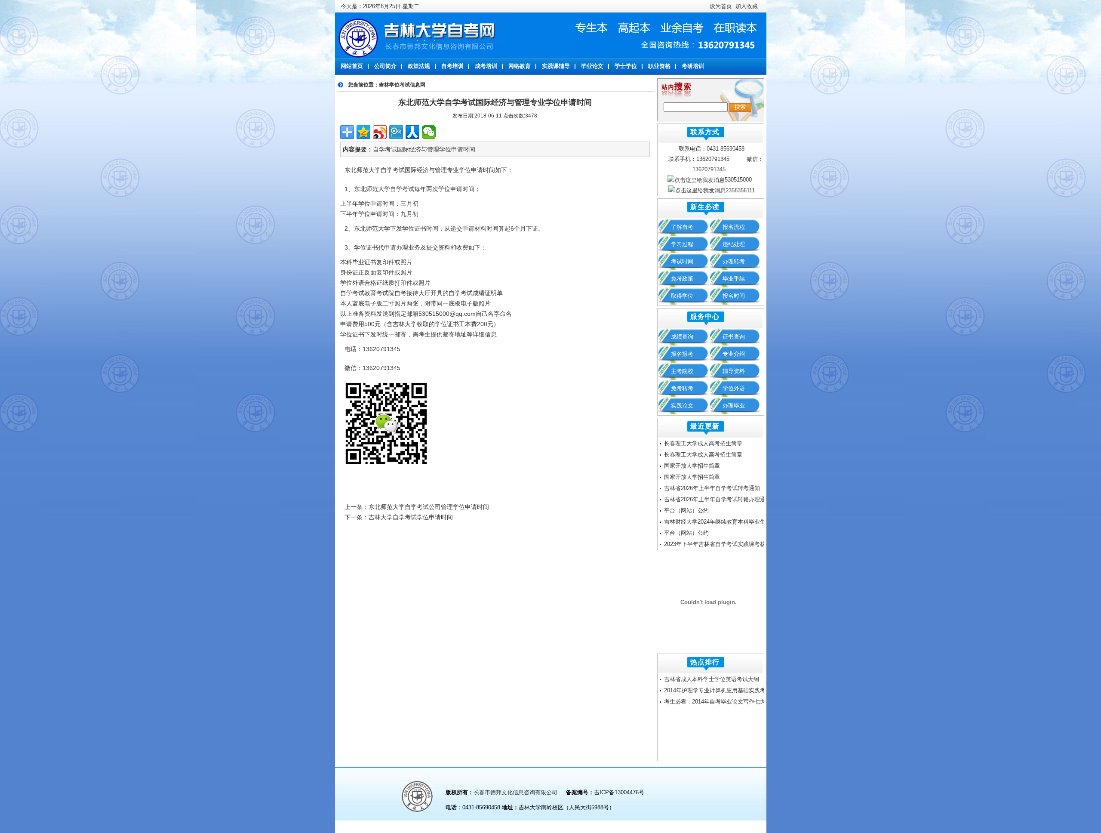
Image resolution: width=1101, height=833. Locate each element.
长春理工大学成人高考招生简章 (703, 443)
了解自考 (682, 227)
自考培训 (452, 66)
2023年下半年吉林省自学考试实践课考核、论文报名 (728, 544)
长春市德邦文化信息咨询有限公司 (516, 792)
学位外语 (734, 388)
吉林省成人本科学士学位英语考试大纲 (711, 679)
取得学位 (682, 296)
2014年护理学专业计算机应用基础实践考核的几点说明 (731, 690)
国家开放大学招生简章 (692, 466)
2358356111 (740, 190)
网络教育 (519, 66)
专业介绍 (734, 354)
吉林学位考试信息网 (402, 85)
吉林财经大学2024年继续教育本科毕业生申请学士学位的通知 (740, 521)
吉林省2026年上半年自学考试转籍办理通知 (717, 499)
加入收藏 (746, 6)
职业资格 (659, 66)
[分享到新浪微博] (380, 132)
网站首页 (352, 66)
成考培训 (486, 66)
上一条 (353, 506)
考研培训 (693, 66)
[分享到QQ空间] (363, 132)
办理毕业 (734, 405)
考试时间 (682, 261)
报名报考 (682, 354)
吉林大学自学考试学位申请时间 (411, 517)
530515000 (738, 179)
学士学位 (626, 66)
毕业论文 (592, 66)
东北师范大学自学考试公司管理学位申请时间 (429, 506)
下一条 (353, 517)
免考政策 (682, 278)
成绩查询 (682, 336)
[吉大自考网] (421, 34)
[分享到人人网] (412, 132)
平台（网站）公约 (686, 510)
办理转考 (734, 261)
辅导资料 (734, 371)
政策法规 (419, 66)
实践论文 (682, 405)
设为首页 (721, 6)
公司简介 (385, 66)
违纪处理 (734, 244)
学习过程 (682, 244)
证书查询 (734, 336)
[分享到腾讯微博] (396, 132)
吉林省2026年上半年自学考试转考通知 (712, 488)
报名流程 (734, 227)
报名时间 (734, 296)
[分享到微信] (429, 132)
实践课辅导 (556, 66)
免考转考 (682, 388)
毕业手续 (734, 278)
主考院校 (682, 371)
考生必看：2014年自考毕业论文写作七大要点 (720, 701)
